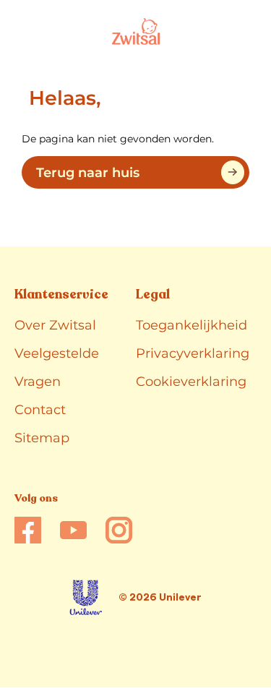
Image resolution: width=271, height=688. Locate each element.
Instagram (119, 530)
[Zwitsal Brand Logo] (136, 31)
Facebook (27, 530)
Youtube (73, 530)
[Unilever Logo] (85, 597)
